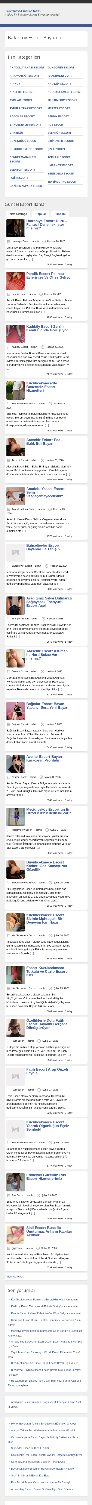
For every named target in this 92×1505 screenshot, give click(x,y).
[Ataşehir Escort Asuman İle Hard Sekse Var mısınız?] (15, 666)
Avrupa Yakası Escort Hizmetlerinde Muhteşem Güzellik (43, 1430)
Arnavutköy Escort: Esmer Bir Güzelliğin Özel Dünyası (42, 1489)
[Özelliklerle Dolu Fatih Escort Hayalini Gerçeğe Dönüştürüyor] (15, 1036)
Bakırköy (17, 132)
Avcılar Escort (21, 100)
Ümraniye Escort (60, 165)
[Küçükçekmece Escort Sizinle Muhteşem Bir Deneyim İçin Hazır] (15, 930)
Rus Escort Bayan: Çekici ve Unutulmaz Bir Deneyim (41, 1482)
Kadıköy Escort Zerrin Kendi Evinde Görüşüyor (47, 328)
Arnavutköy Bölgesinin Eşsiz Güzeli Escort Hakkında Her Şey (46, 1341)
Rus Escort (56, 124)
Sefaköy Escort (59, 132)
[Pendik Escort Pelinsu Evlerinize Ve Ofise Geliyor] (15, 289)
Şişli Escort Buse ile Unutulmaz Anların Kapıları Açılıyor (49, 1231)
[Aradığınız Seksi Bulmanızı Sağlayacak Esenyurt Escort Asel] (15, 613)
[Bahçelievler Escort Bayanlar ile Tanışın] (15, 561)
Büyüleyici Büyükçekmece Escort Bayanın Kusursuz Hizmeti (46, 1369)
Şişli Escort (56, 149)
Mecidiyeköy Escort (62, 100)
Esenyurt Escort (22, 169)
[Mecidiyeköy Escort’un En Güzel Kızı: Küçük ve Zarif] (15, 825)
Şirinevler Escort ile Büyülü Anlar (30, 1448)
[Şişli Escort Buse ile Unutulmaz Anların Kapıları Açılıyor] (15, 1243)
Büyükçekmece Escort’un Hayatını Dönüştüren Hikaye (42, 1468)
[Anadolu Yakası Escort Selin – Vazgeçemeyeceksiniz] (15, 504)
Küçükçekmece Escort (65, 92)
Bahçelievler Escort (25, 124)
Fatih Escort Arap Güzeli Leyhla (47, 1071)
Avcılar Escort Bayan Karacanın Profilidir (44, 758)
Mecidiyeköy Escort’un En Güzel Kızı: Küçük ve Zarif (48, 811)
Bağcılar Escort (22, 116)
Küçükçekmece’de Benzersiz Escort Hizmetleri (41, 387)
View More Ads (15, 1276)
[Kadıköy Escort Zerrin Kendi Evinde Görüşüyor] (15, 342)
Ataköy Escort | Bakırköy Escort (22, 10)
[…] (31, 259)
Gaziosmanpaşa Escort (27, 186)
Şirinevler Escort (61, 141)
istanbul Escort (60, 75)
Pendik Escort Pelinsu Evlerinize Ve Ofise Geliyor (49, 275)
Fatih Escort (19, 177)
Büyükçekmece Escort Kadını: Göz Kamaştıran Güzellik (46, 866)
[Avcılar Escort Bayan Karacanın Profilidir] (15, 772)
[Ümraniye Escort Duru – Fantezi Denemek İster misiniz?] (15, 236)
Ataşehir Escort (22, 92)
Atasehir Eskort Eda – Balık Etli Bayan (44, 442)
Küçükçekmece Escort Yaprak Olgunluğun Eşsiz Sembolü (47, 1126)
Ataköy (15, 83)
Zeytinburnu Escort (63, 181)
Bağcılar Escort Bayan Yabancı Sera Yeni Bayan (47, 706)
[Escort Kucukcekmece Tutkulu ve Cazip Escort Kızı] (15, 983)
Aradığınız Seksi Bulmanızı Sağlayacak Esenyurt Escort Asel (49, 602)
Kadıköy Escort (59, 83)
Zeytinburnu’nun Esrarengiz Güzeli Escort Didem (39, 1352)
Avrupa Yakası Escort (26, 108)
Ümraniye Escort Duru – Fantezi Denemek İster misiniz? (46, 224)
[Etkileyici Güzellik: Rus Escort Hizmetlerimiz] (15, 1190)
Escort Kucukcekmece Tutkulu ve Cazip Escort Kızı (46, 971)
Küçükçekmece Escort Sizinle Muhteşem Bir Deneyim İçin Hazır (45, 918)
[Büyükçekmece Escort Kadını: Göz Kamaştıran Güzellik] (15, 877)
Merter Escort (59, 108)
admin (36, 241)
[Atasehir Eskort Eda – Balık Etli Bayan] (15, 455)
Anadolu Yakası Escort (27, 67)
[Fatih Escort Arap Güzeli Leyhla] (15, 1084)
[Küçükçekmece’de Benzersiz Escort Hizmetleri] (15, 398)
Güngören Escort (61, 67)
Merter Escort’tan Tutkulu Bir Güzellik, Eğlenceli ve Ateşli (43, 1423)
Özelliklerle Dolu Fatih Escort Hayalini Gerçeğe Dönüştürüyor (46, 1024)
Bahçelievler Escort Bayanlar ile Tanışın (43, 547)
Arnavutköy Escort (24, 75)
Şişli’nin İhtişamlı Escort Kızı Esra (30, 1475)
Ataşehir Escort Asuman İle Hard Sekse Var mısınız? (47, 654)
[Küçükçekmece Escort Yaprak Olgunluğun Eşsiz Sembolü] (15, 1137)
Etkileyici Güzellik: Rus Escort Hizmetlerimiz (46, 1177)
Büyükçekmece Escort (26, 149)
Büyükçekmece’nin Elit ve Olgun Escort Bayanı (38, 1363)
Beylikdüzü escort (24, 141)
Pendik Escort (58, 116)
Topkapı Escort (59, 157)
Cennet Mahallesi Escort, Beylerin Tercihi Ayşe (38, 1461)
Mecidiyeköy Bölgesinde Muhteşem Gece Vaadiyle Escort (44, 1330)
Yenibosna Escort (61, 173)
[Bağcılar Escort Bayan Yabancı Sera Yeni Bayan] (15, 719)
